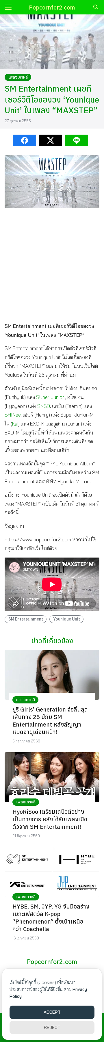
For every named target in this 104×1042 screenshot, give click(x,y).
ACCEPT (52, 1012)
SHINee (13, 415)
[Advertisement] (52, 265)
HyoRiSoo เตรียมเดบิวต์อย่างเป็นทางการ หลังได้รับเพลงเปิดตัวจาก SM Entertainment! (50, 819)
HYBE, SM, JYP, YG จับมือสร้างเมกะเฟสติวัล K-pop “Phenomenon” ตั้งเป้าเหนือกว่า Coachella (50, 917)
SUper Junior (50, 397)
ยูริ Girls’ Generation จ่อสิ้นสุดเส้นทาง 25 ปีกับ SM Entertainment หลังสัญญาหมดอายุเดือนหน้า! (50, 720)
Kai (15, 424)
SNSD (43, 406)
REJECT (52, 1027)
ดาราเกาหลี (25, 699)
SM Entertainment (25, 619)
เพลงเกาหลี (18, 77)
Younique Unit (66, 619)
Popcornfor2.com (52, 7)
